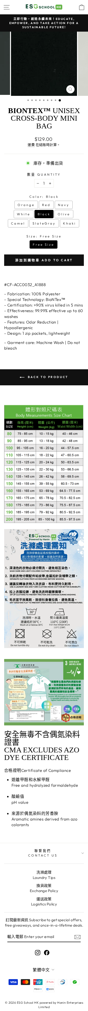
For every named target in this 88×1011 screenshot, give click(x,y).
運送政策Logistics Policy (44, 901)
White (23, 214)
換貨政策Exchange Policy (44, 888)
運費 (31, 145)
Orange (26, 205)
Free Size (44, 244)
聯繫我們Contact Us (42, 853)
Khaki (69, 223)
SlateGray (44, 223)
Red (46, 205)
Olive (64, 214)
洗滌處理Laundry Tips (44, 875)
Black (44, 214)
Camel (18, 223)
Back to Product (47, 377)
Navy (63, 205)
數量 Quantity (44, 174)
